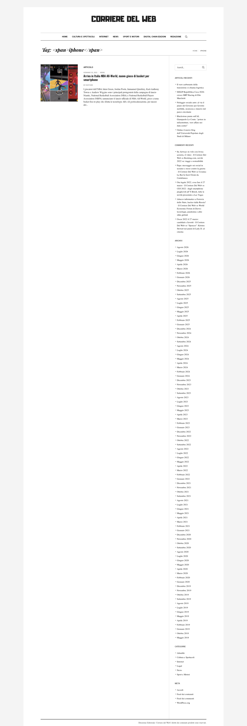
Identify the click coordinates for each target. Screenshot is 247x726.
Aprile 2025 (182, 315)
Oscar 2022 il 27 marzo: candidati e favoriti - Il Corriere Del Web (191, 222)
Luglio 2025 (182, 302)
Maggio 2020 (183, 564)
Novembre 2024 (184, 332)
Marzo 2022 (182, 470)
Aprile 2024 (182, 362)
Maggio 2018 (183, 637)
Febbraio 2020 (183, 577)
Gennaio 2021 (183, 530)
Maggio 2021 (183, 513)
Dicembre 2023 (184, 380)
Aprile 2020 (182, 568)
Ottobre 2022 (183, 440)
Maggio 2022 (183, 461)
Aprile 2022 (182, 465)
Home (195, 51)
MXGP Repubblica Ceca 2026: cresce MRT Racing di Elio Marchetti (191, 95)
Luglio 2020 (182, 556)
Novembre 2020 (184, 538)
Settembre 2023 (184, 393)
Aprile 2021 (182, 517)
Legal (179, 665)
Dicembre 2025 (184, 281)
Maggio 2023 (183, 410)
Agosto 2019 (183, 603)
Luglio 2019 (182, 607)
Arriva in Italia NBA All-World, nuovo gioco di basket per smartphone (116, 78)
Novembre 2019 (184, 590)
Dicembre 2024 (184, 328)
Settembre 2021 (184, 495)
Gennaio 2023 (183, 427)
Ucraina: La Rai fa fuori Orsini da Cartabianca (191, 174)
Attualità (181, 652)
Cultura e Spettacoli (185, 657)
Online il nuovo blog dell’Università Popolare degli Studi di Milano (190, 133)
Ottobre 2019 (183, 594)
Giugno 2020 (183, 560)
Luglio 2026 (182, 251)
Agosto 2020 (183, 551)
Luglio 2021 (182, 504)
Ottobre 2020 (183, 543)
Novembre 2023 (184, 384)
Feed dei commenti (185, 698)
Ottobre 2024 (183, 337)
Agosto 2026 (183, 247)
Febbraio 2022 (183, 474)
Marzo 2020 (182, 573)
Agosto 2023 (183, 397)
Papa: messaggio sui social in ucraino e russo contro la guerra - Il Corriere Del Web (191, 168)
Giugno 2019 (183, 611)
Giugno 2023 (183, 405)
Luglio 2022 (182, 453)
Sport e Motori (183, 674)
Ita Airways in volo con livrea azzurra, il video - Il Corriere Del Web (191, 154)
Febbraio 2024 (183, 371)
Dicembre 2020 (184, 534)
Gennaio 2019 (183, 628)
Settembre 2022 (184, 444)
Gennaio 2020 (183, 581)
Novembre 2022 (184, 435)
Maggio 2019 (183, 616)
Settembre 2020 (184, 547)
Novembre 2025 (184, 285)
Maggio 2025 (183, 311)
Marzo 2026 (182, 268)
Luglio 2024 (182, 350)
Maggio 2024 (183, 358)
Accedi (180, 689)
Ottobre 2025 (183, 290)
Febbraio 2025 (183, 320)
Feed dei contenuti (185, 694)
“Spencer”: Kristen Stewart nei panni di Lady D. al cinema (191, 228)
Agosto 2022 (183, 448)
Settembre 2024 (184, 341)
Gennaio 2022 (183, 478)
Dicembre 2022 (184, 431)
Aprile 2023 (182, 414)
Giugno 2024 (183, 354)
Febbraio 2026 (183, 272)
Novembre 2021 (184, 487)
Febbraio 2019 (183, 624)
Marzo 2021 (182, 521)
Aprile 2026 (182, 264)
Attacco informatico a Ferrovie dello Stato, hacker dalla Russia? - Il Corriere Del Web (191, 202)
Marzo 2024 (182, 367)
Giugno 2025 (183, 307)
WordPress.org (183, 702)
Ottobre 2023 (183, 388)
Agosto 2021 (183, 500)
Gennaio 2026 (183, 277)
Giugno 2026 (183, 255)
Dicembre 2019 (184, 586)
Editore (89, 85)
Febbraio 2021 (183, 526)
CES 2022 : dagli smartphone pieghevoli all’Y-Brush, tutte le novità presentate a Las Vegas (190, 191)
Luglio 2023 (182, 401)
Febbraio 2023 (183, 423)
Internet (180, 661)
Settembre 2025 (184, 294)
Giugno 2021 (183, 508)
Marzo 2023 (182, 418)
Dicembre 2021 (184, 483)
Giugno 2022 (183, 457)
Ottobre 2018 (183, 633)
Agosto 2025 (183, 298)
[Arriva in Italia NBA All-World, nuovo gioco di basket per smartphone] (59, 83)
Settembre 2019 (184, 598)
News (102, 72)
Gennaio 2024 (183, 375)
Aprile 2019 (182, 620)
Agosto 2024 (183, 345)
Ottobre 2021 (183, 491)
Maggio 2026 (183, 260)
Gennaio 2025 (183, 324)
